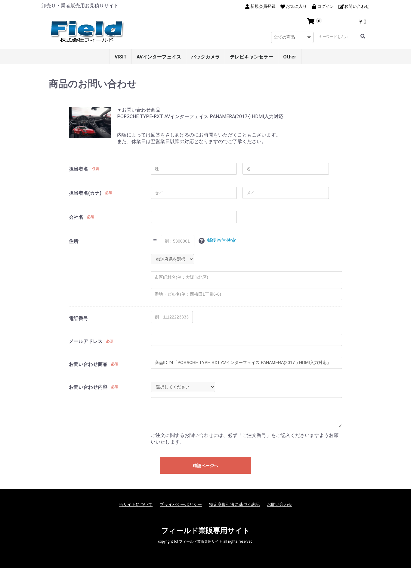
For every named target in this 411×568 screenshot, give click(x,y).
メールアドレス (86, 341)
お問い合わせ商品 (88, 364)
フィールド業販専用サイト (205, 530)
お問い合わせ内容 (88, 387)
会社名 (76, 217)
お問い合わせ (279, 504)
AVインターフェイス (159, 57)
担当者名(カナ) (85, 193)
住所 (74, 241)
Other (289, 57)
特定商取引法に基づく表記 (234, 504)
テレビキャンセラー (251, 57)
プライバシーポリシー (181, 504)
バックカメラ (205, 57)
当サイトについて (136, 504)
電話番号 (78, 318)
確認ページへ (205, 465)
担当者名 (78, 169)
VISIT (121, 57)
